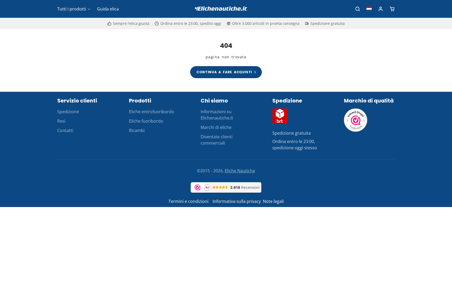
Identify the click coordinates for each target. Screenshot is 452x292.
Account (380, 9)
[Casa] (226, 9)
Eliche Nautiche (240, 171)
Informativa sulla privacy (237, 201)
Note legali (273, 201)
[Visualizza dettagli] (279, 116)
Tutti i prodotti (71, 9)
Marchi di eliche (216, 127)
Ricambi (137, 130)
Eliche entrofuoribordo (151, 111)
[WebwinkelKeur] (356, 130)
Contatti (65, 130)
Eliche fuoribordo (146, 121)
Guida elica (108, 9)
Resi (61, 121)
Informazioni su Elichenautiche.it (217, 115)
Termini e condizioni (189, 201)
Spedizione (68, 111)
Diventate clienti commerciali (217, 140)
